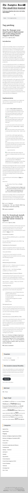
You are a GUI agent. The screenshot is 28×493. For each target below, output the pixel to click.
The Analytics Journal (14, 8)
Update (9, 419)
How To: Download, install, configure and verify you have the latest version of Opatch (13, 218)
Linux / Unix (18, 410)
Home (5, 18)
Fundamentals (6, 447)
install (4, 341)
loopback (4, 413)
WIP (16, 419)
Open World (5, 456)
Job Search (5, 452)
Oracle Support (6, 206)
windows (13, 419)
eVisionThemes (21, 490)
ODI (16, 413)
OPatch (22, 341)
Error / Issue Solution (17, 401)
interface (9, 407)
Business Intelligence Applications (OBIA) (12, 436)
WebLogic (9, 342)
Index (19, 406)
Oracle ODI (23, 413)
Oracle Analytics (6, 458)
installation (8, 341)
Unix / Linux (5, 470)
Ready (12, 417)
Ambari (6, 401)
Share (20, 177)
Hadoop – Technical (7, 449)
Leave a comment (8, 209)
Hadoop (14, 404)
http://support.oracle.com (16, 108)
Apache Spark (6, 431)
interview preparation (15, 407)
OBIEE (9, 413)
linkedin (17, 205)
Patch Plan (12, 206)
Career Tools (5, 440)
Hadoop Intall (11, 406)
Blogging (5, 433)
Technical (10, 203)
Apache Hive (5, 429)
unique (6, 419)
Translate (13, 360)
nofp (7, 413)
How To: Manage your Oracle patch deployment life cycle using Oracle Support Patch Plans (13, 33)
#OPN (3, 401)
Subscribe (6, 379)
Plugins (17, 415)
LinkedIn (4, 454)
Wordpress (21, 419)
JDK (6, 410)
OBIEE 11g (22, 205)
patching (17, 206)
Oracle (20, 413)
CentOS (10, 401)
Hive (16, 406)
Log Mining (23, 410)
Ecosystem (5, 442)
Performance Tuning (10, 415)
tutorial (4, 419)
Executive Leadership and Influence (10, 445)
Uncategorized (6, 205)
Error (12, 401)
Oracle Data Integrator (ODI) (9, 338)
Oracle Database (20, 338)
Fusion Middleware (20, 339)
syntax (21, 417)
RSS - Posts (5, 391)
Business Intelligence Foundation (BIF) (15, 336)
